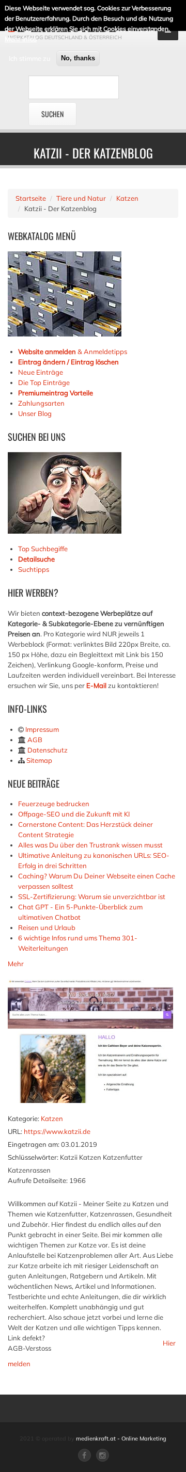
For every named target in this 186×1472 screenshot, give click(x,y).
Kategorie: (23, 1118)
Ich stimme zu (30, 58)
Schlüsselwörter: (33, 1157)
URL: (15, 1131)
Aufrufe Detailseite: (38, 1180)
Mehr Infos (21, 39)
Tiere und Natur (81, 198)
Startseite (31, 198)
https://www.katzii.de (57, 1131)
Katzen (127, 198)
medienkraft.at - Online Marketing (121, 1438)
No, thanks (78, 58)
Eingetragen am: (33, 1144)
